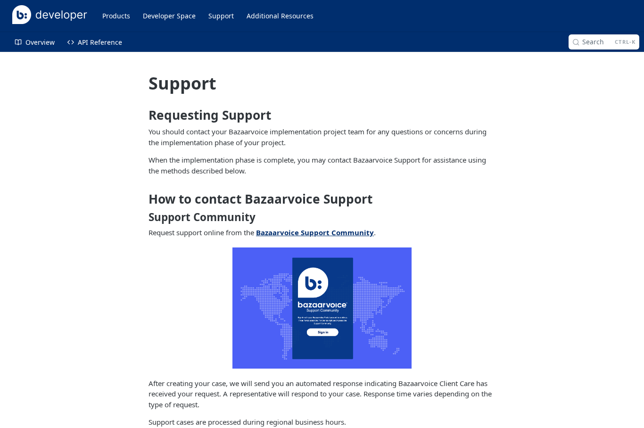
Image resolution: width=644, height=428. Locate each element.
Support (221, 15)
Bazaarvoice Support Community (315, 232)
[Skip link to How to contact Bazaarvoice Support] (141, 199)
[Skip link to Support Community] (141, 217)
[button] (322, 308)
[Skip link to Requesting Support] (141, 115)
